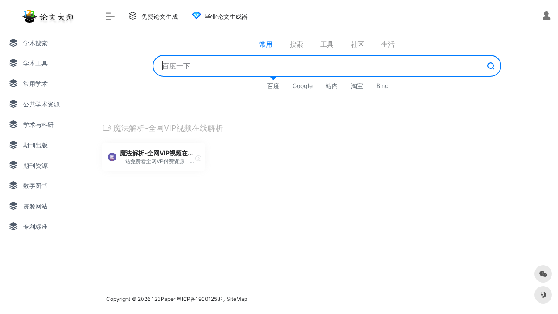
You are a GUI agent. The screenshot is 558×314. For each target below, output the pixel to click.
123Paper (163, 299)
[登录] (546, 17)
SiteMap (237, 299)
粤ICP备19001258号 (201, 299)
